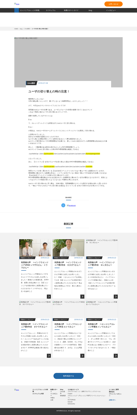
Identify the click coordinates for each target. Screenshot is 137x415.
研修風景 (63, 395)
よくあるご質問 (114, 389)
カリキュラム (51, 10)
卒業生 (52, 398)
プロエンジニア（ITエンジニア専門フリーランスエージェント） (87, 396)
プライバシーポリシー (115, 395)
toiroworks (71, 404)
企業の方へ (112, 400)
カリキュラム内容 (38, 393)
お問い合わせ (113, 4)
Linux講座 (62, 392)
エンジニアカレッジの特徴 (29, 10)
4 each (70, 393)
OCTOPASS (71, 400)
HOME (16, 10)
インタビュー (111, 10)
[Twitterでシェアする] (63, 207)
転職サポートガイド (71, 10)
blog (90, 10)
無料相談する (68, 376)
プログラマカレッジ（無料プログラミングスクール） (84, 391)
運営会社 (112, 392)
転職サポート (53, 390)
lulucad (70, 402)
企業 (51, 400)
